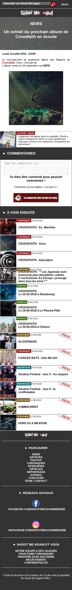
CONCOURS (36, 477)
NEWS (36, 454)
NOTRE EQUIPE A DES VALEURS (36, 550)
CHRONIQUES (36, 463)
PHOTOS (36, 460)
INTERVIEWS (36, 466)
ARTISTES (36, 457)
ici (35, 62)
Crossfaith (8, 62)
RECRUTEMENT (36, 559)
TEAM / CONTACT (36, 480)
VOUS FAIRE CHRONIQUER (36, 553)
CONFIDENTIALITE (36, 562)
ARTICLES (36, 469)
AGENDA (36, 474)
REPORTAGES (36, 472)
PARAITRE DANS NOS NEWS (36, 556)
